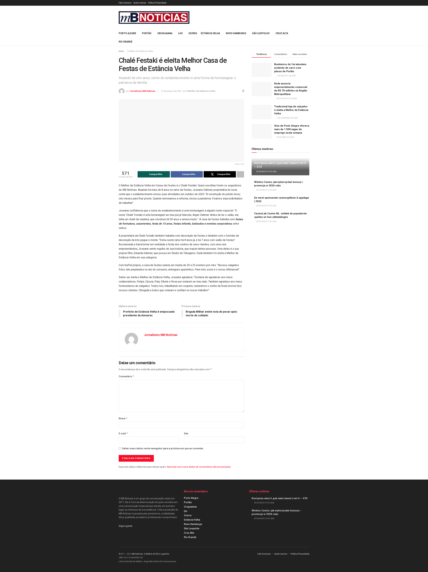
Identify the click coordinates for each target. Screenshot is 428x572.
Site (186, 433)
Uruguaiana (164, 33)
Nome (123, 418)
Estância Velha (210, 33)
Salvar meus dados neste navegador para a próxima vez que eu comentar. (163, 448)
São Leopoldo (261, 33)
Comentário (126, 376)
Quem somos (139, 3)
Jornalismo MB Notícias (142, 91)
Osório (192, 33)
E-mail (123, 433)
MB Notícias (137, 554)
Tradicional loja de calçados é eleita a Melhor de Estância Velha (291, 110)
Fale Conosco (125, 3)
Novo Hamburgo (236, 33)
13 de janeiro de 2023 (171, 91)
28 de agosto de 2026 (266, 206)
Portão (146, 33)
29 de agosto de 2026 (266, 171)
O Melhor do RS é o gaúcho (156, 554)
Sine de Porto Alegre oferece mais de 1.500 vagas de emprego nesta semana (291, 129)
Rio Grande (125, 41)
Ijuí (180, 33)
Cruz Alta (282, 33)
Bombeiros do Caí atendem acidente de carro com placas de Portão (290, 68)
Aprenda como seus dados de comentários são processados (199, 467)
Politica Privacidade (157, 3)
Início (121, 51)
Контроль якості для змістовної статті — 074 (279, 498)
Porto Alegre (127, 33)
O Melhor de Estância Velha (140, 51)
